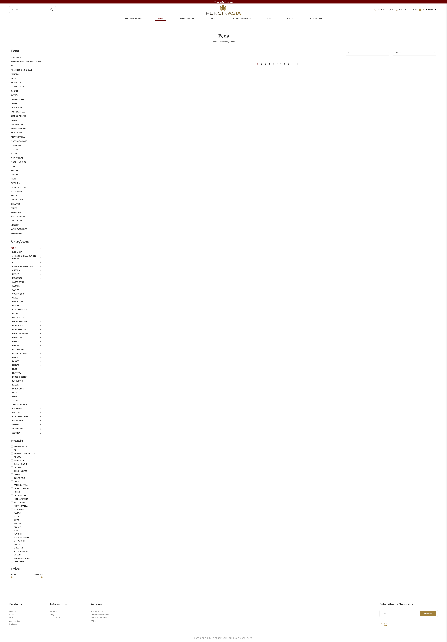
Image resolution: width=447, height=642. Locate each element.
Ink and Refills (18, 428)
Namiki (14, 153)
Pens (233, 41)
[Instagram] (385, 624)
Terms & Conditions (99, 617)
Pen (160, 18)
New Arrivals (14, 611)
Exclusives (13, 624)
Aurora (15, 74)
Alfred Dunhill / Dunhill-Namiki (26, 61)
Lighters (15, 424)
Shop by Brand (133, 18)
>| (297, 63)
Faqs (290, 18)
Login (390, 9)
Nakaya (15, 149)
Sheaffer (15, 204)
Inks (11, 617)
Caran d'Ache (17, 86)
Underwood (17, 220)
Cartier (14, 90)
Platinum (15, 183)
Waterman (16, 233)
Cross (14, 103)
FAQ (52, 614)
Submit (428, 613)
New (213, 18)
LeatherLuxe (17, 124)
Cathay (14, 95)
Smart (14, 208)
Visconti (15, 224)
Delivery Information (100, 614)
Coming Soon (186, 18)
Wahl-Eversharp (19, 229)
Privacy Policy (97, 611)
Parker (14, 170)
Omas (13, 166)
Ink (269, 18)
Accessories (14, 620)
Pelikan (14, 174)
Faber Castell (18, 111)
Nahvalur (16, 145)
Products (224, 41)
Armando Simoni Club (21, 70)
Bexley (14, 78)
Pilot (13, 178)
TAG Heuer (16, 212)
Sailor (14, 195)
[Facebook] (380, 624)
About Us (54, 611)
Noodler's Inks (18, 162)
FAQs (93, 620)
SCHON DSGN (17, 199)
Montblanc (16, 132)
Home (214, 41)
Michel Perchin (18, 128)
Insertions (16, 432)
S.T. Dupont (16, 191)
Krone (14, 120)
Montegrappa (18, 137)
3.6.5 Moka (16, 57)
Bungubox (16, 82)
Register (382, 9)
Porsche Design (18, 187)
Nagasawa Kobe (19, 141)
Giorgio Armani (18, 116)
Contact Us (315, 18)
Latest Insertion (241, 18)
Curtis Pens (16, 107)
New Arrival (17, 157)
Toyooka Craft (18, 216)
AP (12, 65)
